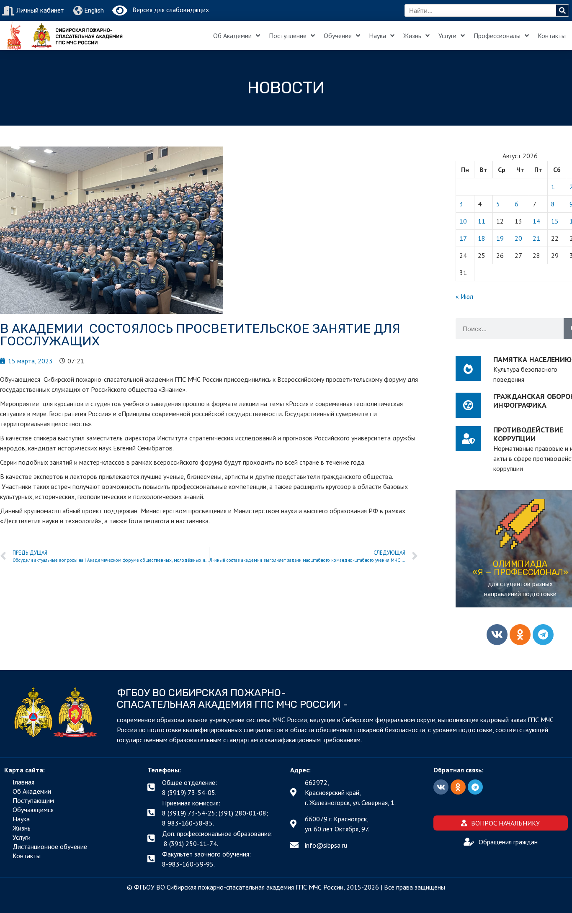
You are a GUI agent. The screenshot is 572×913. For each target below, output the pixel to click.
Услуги (447, 35)
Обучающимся (33, 809)
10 (463, 221)
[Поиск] (562, 10)
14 (536, 221)
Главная (23, 782)
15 (555, 221)
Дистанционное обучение (50, 846)
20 (518, 238)
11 (481, 221)
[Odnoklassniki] (520, 634)
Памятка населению (532, 359)
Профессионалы (497, 35)
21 (536, 238)
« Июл (464, 296)
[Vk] (497, 634)
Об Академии (232, 35)
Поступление (288, 35)
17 (463, 238)
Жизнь (412, 35)
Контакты (552, 35)
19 (500, 238)
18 (481, 238)
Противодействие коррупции (528, 434)
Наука (377, 35)
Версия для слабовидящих (168, 9)
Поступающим (33, 800)
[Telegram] (543, 634)
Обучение (338, 35)
